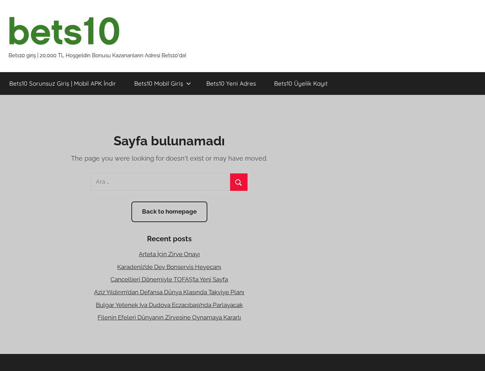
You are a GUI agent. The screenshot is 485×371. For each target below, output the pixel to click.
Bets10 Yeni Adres (231, 83)
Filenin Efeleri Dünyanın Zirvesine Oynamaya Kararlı (169, 317)
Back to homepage (169, 211)
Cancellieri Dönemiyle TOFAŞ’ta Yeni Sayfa (169, 279)
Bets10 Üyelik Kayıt (301, 83)
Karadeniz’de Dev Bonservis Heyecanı (169, 266)
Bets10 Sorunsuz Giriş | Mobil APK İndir (62, 83)
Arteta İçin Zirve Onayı (169, 254)
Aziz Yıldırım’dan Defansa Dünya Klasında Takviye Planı (169, 292)
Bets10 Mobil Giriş (158, 83)
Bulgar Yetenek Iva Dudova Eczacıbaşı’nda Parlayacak (169, 304)
